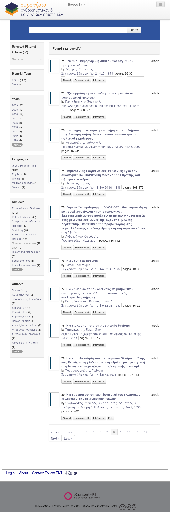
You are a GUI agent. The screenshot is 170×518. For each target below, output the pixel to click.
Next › (55, 438)
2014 (15, 131)
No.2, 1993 (133, 407)
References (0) (82, 80)
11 (137, 432)
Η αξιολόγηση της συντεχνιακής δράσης (98, 325)
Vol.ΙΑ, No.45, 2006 (128, 147)
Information (98, 80)
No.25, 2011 (69, 338)
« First (55, 432)
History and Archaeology (26, 251)
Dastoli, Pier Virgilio (78, 265)
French (16, 178)
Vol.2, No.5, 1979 (101, 73)
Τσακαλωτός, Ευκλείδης (27, 299)
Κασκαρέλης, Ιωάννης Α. (83, 142)
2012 (15, 135)
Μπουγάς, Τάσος (77, 183)
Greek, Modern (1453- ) (25, 165)
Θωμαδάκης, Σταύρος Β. (82, 403)
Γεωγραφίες (70, 240)
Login (10, 472)
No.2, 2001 (90, 240)
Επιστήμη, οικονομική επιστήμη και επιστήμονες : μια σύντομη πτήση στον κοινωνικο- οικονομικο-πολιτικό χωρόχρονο (102, 134)
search (134, 30)
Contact (38, 472)
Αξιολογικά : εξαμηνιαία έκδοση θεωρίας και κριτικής (101, 334)
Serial (15, 84)
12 (145, 432)
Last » (68, 438)
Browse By (75, 4)
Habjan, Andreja (21, 320)
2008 (15, 109)
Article (15, 80)
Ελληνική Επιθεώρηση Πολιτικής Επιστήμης (92, 407)
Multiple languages (23, 183)
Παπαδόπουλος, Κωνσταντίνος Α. (89, 301)
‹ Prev (69, 432)
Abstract (67, 80)
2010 (15, 114)
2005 (15, 122)
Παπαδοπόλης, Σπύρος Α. (83, 101)
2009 (15, 105)
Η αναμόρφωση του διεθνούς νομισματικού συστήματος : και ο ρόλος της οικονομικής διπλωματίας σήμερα (97, 293)
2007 (15, 118)
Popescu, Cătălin (21, 316)
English (16, 174)
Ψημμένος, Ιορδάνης (24, 329)
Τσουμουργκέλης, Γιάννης (84, 370)
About (23, 472)
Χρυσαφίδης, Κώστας (25, 342)
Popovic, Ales (19, 312)
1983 (15, 127)
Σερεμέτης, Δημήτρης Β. (118, 403)
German (16, 187)
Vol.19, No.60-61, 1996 (105, 187)
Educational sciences (24, 265)
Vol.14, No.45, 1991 (103, 374)
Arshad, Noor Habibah (24, 325)
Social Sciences (21, 260)
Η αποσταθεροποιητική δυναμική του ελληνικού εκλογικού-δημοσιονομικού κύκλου (101, 396)
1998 (15, 140)
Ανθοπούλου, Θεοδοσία (82, 236)
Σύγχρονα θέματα (74, 73)
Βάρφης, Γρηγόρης (79, 69)
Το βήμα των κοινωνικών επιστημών (87, 147)
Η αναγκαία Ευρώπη (82, 260)
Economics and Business (26, 208)
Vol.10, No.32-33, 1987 (105, 269)
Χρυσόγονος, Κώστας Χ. (26, 334)
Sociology (17, 230)
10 (128, 432)
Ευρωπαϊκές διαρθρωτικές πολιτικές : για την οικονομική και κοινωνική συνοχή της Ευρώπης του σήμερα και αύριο (100, 175)
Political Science (21, 217)
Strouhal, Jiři (19, 307)
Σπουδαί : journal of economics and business (91, 106)
